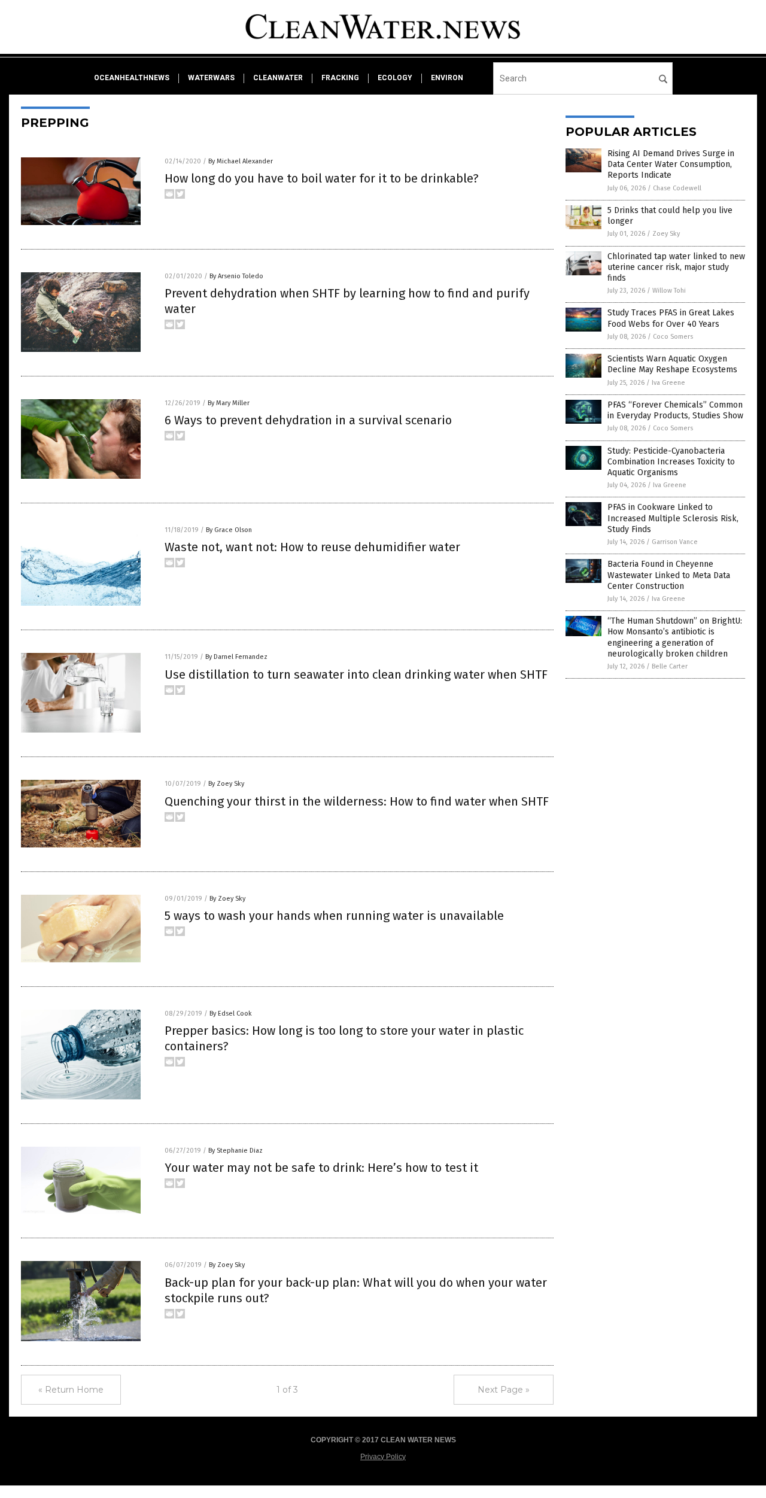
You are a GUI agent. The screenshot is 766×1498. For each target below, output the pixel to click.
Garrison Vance (675, 542)
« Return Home (71, 1389)
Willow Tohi (669, 290)
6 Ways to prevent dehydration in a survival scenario (308, 420)
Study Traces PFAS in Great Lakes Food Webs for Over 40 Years (670, 318)
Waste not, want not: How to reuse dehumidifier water (312, 547)
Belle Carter (670, 666)
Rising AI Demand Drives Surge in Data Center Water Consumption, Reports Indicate (670, 164)
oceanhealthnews (131, 78)
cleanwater (278, 78)
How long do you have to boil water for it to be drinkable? (322, 178)
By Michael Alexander (240, 161)
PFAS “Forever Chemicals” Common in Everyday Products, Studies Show (675, 410)
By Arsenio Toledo (236, 276)
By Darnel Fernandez (236, 657)
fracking (340, 78)
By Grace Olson (229, 530)
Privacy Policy (383, 1457)
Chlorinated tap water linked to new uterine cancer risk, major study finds (676, 267)
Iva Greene (668, 383)
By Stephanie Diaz (235, 1150)
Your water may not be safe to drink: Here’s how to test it (321, 1167)
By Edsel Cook (230, 1013)
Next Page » (504, 1389)
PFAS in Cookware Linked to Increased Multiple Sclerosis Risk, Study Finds (672, 518)
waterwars (211, 78)
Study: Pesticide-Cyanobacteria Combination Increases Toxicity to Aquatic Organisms (671, 462)
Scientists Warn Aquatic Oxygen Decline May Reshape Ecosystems (672, 364)
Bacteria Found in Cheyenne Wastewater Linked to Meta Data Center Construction (668, 575)
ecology (395, 78)
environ (447, 78)
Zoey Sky (666, 234)
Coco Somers (673, 337)
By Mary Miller (229, 403)
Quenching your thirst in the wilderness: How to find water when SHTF (357, 801)
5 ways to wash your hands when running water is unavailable (334, 915)
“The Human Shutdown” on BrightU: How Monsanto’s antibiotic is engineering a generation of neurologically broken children (674, 637)
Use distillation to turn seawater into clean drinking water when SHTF (356, 674)
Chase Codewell (677, 188)
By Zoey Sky (226, 784)
